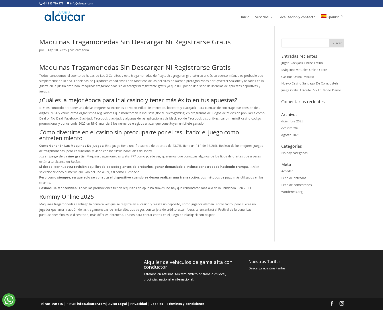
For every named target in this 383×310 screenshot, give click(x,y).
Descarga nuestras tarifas (266, 268)
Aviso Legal (117, 304)
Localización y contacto (297, 17)
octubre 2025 (290, 128)
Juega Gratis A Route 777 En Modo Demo (311, 90)
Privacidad (138, 304)
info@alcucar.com (91, 304)
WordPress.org (292, 192)
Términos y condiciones (186, 304)
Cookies (156, 304)
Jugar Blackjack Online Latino (302, 63)
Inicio (245, 17)
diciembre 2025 (292, 121)
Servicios (261, 17)
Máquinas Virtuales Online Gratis (304, 70)
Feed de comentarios (296, 185)
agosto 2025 (290, 135)
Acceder (287, 171)
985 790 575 (54, 304)
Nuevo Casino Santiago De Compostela (309, 83)
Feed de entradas (293, 178)
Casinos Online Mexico (297, 77)
